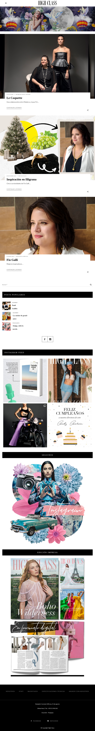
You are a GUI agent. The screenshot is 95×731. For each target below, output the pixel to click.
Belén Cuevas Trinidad (24, 94)
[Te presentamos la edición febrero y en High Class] (70, 381)
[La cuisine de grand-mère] (6, 316)
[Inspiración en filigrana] (47, 147)
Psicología (16, 323)
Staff (21, 691)
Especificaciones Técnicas (53, 691)
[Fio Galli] (47, 229)
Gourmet (15, 302)
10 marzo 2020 (10, 256)
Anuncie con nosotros (79, 691)
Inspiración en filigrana (21, 179)
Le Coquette (14, 98)
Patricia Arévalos (23, 256)
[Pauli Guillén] (6, 306)
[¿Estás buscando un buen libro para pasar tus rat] (25, 381)
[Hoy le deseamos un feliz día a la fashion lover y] (70, 425)
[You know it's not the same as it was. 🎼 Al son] (25, 425)
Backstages (33, 691)
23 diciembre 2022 (11, 175)
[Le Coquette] (47, 66)
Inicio (6, 19)
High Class (23, 175)
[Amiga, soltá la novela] (6, 326)
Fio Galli (12, 259)
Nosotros (10, 691)
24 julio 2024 (10, 94)
